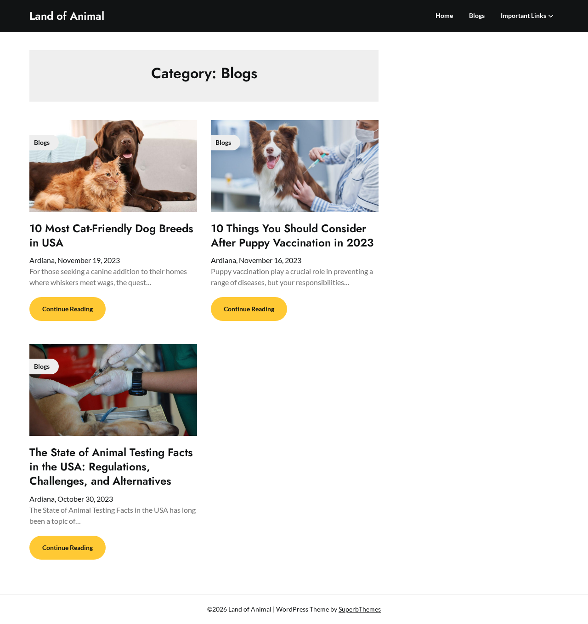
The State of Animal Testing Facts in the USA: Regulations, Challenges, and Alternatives (111, 466)
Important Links (523, 15)
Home (444, 15)
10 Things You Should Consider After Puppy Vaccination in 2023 (292, 235)
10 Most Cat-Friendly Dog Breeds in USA (111, 235)
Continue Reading (67, 309)
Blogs (477, 15)
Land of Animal (66, 16)
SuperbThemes (360, 609)
